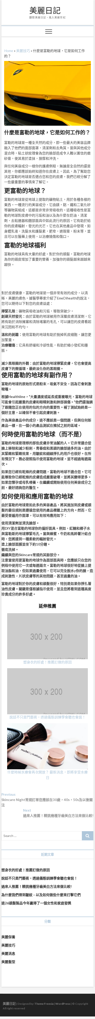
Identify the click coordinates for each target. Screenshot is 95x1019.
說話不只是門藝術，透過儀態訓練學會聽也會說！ (47, 717)
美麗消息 (8, 953)
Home (8, 51)
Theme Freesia (43, 1003)
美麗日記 (45, 10)
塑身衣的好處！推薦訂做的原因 (47, 662)
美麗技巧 (23, 51)
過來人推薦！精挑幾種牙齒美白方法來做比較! (36, 886)
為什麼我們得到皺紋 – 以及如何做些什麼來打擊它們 (41, 895)
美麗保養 (8, 937)
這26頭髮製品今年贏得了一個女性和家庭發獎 (36, 903)
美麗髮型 (8, 962)
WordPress (62, 1003)
